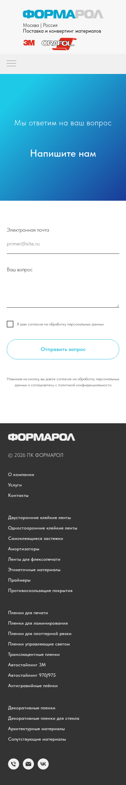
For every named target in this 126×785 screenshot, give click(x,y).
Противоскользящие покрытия (40, 590)
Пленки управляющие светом (39, 643)
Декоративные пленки (31, 707)
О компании (21, 474)
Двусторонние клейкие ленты (39, 517)
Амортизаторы (23, 548)
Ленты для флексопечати (34, 559)
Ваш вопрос (20, 269)
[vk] (43, 768)
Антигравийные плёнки (33, 685)
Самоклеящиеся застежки (35, 538)
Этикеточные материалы (34, 569)
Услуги (15, 484)
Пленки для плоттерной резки (40, 633)
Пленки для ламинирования (38, 623)
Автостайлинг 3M (27, 664)
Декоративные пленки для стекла (43, 718)
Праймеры (19, 580)
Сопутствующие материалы (37, 739)
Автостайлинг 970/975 (32, 675)
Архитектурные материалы (36, 728)
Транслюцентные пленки (34, 654)
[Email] (28, 768)
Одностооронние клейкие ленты (42, 528)
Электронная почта (28, 230)
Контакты (18, 495)
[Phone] (13, 768)
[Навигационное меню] (11, 64)
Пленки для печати (28, 612)
